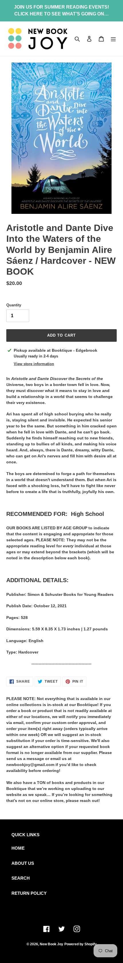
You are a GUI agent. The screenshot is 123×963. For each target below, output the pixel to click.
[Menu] (113, 39)
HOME (18, 848)
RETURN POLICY (29, 893)
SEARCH (20, 878)
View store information (34, 364)
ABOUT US (22, 863)
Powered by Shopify (80, 944)
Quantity (13, 305)
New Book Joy (51, 944)
